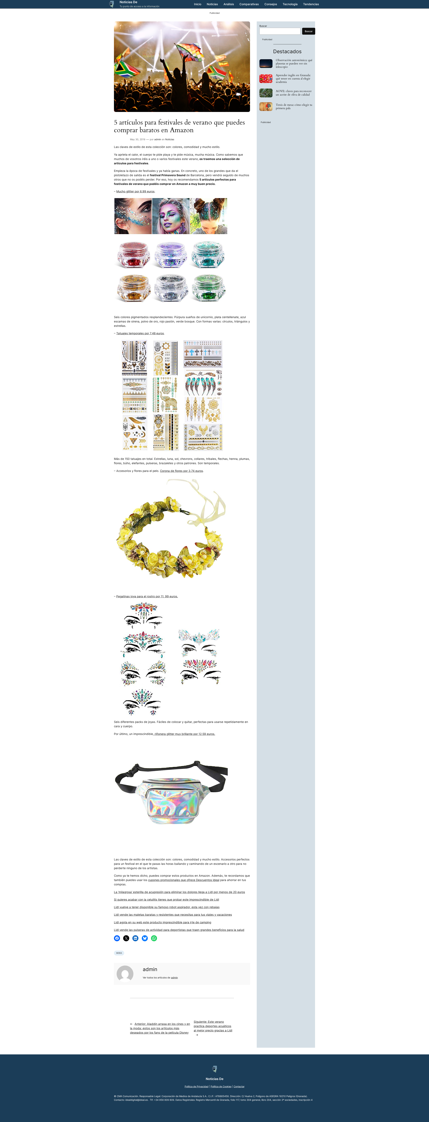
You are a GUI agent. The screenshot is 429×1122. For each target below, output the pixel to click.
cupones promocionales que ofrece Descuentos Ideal (183, 880)
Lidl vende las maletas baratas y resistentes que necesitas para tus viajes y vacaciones (173, 914)
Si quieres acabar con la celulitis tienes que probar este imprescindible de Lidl (166, 899)
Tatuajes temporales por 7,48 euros (140, 333)
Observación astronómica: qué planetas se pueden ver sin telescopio (294, 64)
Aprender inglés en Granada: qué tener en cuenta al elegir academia (293, 79)
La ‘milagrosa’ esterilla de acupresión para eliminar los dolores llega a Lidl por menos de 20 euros (179, 892)
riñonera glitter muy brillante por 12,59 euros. (184, 734)
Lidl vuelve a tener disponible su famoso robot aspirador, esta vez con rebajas (167, 907)
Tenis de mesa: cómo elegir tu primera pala (294, 106)
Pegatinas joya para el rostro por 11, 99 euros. (147, 596)
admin (157, 139)
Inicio (197, 4)
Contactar (239, 1086)
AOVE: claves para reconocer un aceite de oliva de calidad (294, 93)
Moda (119, 953)
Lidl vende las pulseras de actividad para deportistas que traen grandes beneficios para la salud (179, 930)
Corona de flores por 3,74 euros (181, 471)
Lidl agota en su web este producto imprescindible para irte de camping (162, 922)
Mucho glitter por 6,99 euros (135, 191)
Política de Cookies (221, 1086)
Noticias (169, 139)
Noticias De (128, 2)
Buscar (263, 25)
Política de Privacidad (196, 1086)
